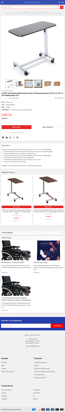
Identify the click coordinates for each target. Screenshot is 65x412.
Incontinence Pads (40, 262)
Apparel (36, 365)
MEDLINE (4, 399)
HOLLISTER (36, 393)
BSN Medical (36, 390)
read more (5, 272)
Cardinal (4, 393)
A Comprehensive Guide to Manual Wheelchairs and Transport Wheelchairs (16, 299)
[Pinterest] (17, 137)
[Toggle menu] (2, 2)
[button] (48, 127)
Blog (3, 365)
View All (35, 399)
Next (61, 83)
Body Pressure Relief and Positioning (44, 371)
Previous (3, 83)
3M (34, 396)
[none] (32, 47)
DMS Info (4, 362)
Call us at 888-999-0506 (32, 346)
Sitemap (4, 368)
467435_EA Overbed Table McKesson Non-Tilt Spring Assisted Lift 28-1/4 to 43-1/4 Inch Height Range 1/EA (16, 211)
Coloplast (4, 396)
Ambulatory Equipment (40, 362)
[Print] (10, 137)
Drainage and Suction (40, 377)
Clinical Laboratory (39, 374)
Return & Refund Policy (8, 371)
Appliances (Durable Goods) (41, 368)
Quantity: (5, 118)
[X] (13, 137)
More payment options (16, 132)
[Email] (6, 137)
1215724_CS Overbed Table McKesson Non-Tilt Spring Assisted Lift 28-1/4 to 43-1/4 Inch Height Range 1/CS (48, 210)
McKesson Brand (6, 390)
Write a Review (59, 98)
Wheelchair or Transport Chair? (13, 262)
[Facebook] (3, 137)
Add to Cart (16, 207)
